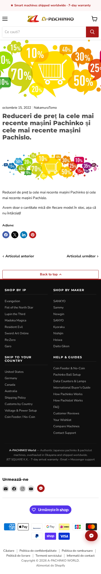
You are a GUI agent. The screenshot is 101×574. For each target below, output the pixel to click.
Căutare (8, 551)
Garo (8, 346)
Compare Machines (66, 426)
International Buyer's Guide (71, 387)
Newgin (58, 314)
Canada (10, 385)
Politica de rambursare (77, 551)
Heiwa (57, 340)
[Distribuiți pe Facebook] (5, 234)
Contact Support (64, 433)
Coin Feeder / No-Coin (20, 417)
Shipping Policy (15, 398)
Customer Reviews (66, 413)
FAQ (56, 407)
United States (14, 372)
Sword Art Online (17, 333)
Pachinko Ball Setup (67, 375)
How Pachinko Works (67, 394)
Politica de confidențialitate (38, 551)
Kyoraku (59, 327)
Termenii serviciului (48, 556)
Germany (11, 378)
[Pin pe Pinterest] (32, 234)
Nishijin (58, 333)
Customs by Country (19, 404)
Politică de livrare (18, 556)
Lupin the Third (15, 314)
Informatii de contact (81, 556)
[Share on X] (14, 234)
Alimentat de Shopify (50, 565)
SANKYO (59, 301)
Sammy (58, 307)
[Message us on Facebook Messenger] (41, 488)
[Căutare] (92, 32)
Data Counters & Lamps (69, 381)
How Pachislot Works (68, 400)
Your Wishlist (62, 420)
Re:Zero (10, 340)
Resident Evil (14, 327)
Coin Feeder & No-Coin (69, 368)
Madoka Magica (15, 320)
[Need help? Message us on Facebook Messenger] (91, 535)
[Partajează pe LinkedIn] (23, 234)
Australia (11, 391)
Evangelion (12, 301)
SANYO (58, 320)
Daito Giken (61, 346)
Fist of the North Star (19, 307)
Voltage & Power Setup (21, 410)
